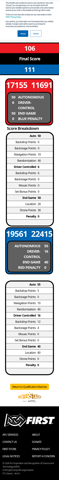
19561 (16, 234)
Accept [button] (22, 33)
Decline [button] (36, 33)
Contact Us (9, 442)
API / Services (10, 434)
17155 (16, 85)
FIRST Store (9, 449)
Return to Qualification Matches (29, 387)
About (36, 434)
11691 (41, 85)
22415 (41, 234)
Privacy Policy (13, 16)
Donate (36, 442)
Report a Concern (43, 456)
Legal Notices (11, 456)
